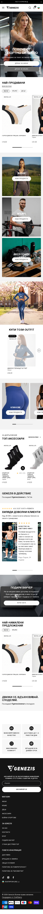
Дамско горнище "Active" (17, 368)
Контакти (6, 832)
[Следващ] (41, 2)
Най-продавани (13, 83)
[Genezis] (12, 7)
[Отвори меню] (3, 7)
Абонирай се (21, 789)
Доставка (6, 855)
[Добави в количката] (28, 130)
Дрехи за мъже (21, 69)
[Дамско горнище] (21, 296)
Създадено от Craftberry (12, 897)
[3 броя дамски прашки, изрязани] (16, 114)
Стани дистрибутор (10, 844)
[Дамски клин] (22, 309)
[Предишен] (2, 2)
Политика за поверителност (14, 867)
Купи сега (21, 603)
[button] (38, 8)
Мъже (14, 91)
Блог (4, 836)
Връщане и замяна (10, 859)
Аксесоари (6, 813)
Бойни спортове (9, 817)
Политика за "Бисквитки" (13, 871)
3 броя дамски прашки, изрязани (14, 135)
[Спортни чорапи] (14, 457)
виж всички (7, 86)
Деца (4, 809)
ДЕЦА (23, 91)
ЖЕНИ (6, 630)
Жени (6, 91)
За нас (4, 828)
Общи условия (8, 863)
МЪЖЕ (14, 630)
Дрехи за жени (21, 63)
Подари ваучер (8, 840)
